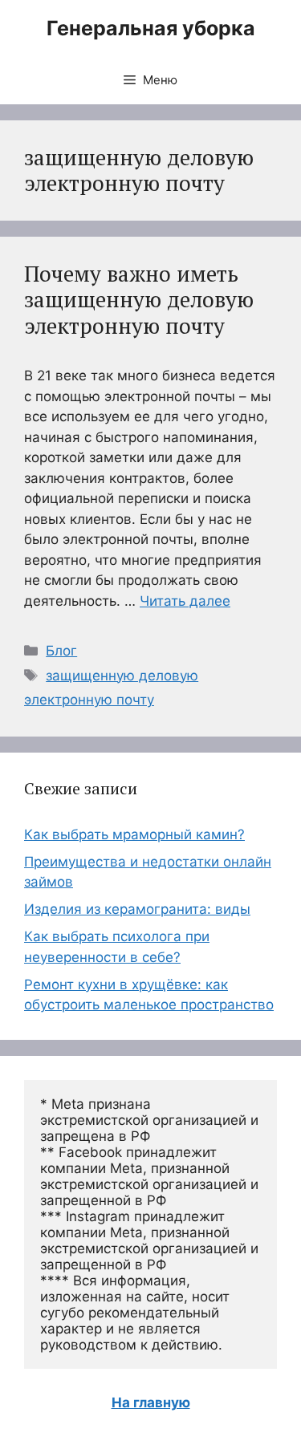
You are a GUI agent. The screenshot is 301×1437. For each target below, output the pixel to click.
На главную (151, 1402)
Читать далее (185, 601)
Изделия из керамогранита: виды (137, 909)
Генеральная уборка (151, 28)
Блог (61, 651)
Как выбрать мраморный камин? (134, 834)
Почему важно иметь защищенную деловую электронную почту (139, 299)
